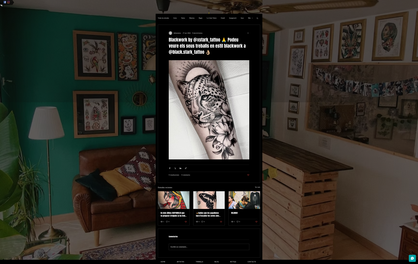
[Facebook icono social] (5, 2)
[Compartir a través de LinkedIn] (180, 168)
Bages (200, 18)
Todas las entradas (163, 18)
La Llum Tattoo (212, 18)
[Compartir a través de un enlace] (186, 168)
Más (249, 18)
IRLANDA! (234, 213)
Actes (175, 18)
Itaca (242, 18)
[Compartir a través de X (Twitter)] (175, 168)
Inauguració (232, 18)
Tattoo (183, 18)
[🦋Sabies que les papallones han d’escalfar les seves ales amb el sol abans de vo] (209, 200)
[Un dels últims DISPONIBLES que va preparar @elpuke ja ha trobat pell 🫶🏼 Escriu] (173, 200)
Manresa (191, 18)
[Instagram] (8, 2)
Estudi (223, 18)
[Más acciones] (248, 33)
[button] (257, 18)
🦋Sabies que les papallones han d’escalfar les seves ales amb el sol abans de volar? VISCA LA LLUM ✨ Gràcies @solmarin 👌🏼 (209, 214)
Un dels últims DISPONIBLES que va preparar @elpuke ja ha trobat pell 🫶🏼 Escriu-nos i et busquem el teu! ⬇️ (174, 214)
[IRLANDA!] (244, 200)
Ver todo (257, 187)
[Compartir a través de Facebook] (170, 168)
